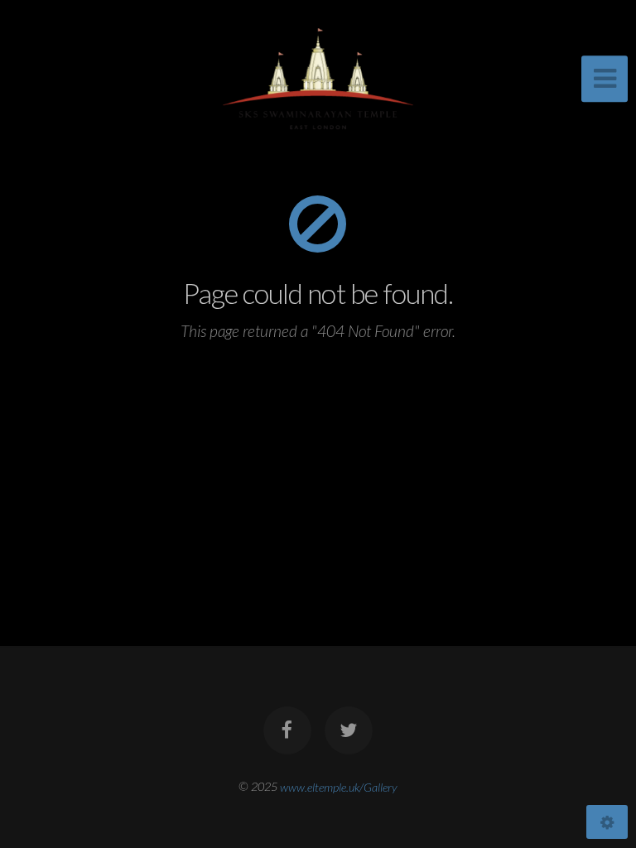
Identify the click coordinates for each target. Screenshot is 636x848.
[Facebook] (287, 730)
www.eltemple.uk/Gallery (339, 786)
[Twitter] (349, 730)
